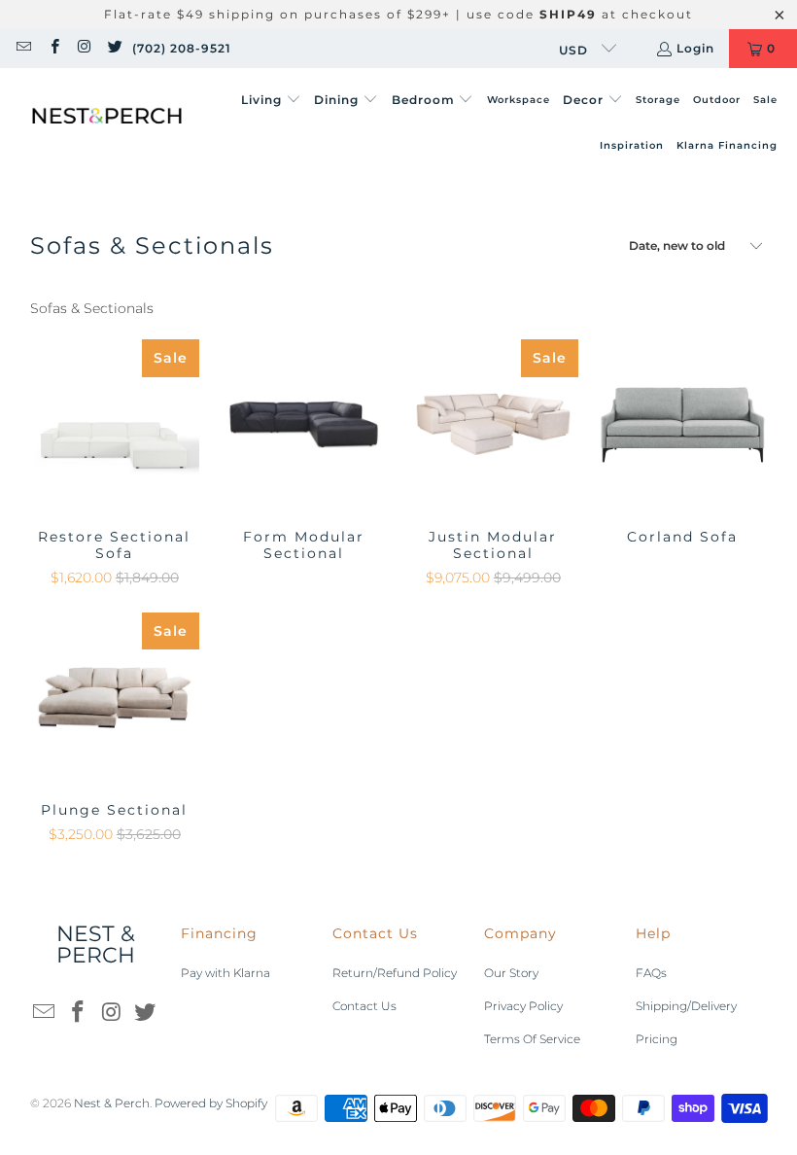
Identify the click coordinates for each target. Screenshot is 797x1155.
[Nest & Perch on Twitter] (114, 48)
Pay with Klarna (225, 972)
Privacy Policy (523, 1005)
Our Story (511, 972)
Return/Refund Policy (394, 972)
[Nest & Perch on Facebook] (53, 48)
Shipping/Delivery (686, 1005)
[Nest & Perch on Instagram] (84, 48)
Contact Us (364, 1005)
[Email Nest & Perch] (23, 48)
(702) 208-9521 (181, 48)
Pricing (656, 1039)
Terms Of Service (532, 1039)
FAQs (651, 972)
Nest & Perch (112, 1103)
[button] (271, 100)
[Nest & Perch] (106, 124)
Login (695, 48)
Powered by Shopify (211, 1103)
